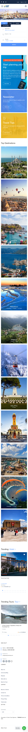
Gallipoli (14, 406)
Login (18, 2)
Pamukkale (14, 307)
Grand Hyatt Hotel (5, 578)
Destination (7, 28)
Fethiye (14, 505)
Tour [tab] (11, 23)
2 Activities (8, 308)
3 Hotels (14, 275)
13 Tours (20, 209)
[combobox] (8, 712)
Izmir (14, 439)
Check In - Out (8, 34)
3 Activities (8, 209)
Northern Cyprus (14, 472)
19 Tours (20, 176)
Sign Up (22, 2)
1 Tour (16, 341)
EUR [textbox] (3, 712)
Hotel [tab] (4, 23)
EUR (25, 2)
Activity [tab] (17, 23)
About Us (3, 669)
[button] (2, 590)
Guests (6, 39)
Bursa (14, 373)
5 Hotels (12, 473)
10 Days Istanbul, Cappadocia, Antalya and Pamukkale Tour (11, 626)
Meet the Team (4, 682)
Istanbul (14, 175)
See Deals (6, 83)
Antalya (14, 241)
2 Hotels (14, 308)
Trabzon (14, 340)
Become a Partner (5, 689)
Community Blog (4, 672)
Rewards (3, 675)
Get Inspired (7, 132)
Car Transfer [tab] (6, 25)
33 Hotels (14, 176)
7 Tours (19, 242)
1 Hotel (11, 341)
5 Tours (14, 407)
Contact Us (3, 692)
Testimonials (3, 702)
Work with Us (4, 679)
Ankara (14, 539)
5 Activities (9, 275)
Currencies (3, 709)
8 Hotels (14, 209)
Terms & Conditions (5, 695)
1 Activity (8, 176)
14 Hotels (14, 242)
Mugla (14, 274)
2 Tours (19, 275)
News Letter (7, 106)
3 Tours (16, 374)
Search (14, 44)
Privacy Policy (4, 699)
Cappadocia (14, 208)
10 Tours (20, 308)
